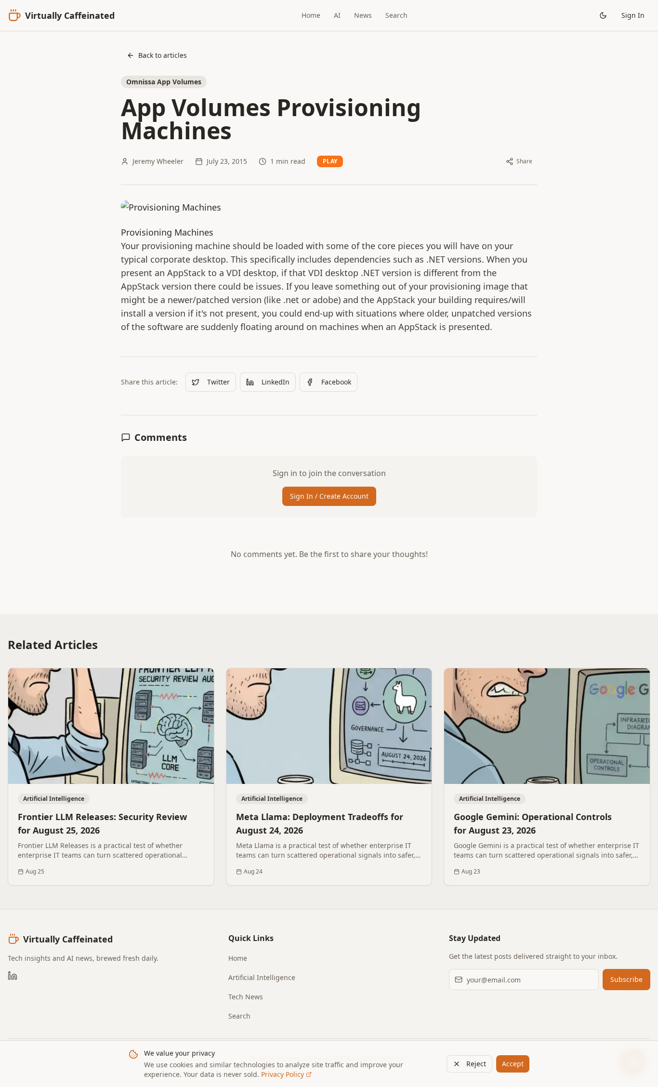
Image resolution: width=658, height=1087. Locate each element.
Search (396, 15)
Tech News (245, 996)
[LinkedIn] (12, 976)
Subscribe (626, 979)
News (363, 15)
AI (337, 15)
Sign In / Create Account (329, 496)
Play (330, 161)
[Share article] (200, 681)
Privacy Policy (282, 1074)
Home (311, 15)
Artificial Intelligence (261, 977)
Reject (476, 1063)
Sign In (633, 15)
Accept (513, 1063)
